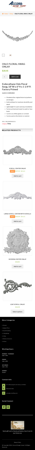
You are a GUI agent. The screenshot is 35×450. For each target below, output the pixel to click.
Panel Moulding (6, 330)
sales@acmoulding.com (12, 393)
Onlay (11, 13)
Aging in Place (6, 328)
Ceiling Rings (6, 333)
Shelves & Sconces (7, 338)
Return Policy (17, 442)
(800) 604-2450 (10, 388)
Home (6, 13)
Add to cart (15, 77)
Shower (5, 325)
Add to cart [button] (17, 176)
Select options (17, 311)
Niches (4, 341)
